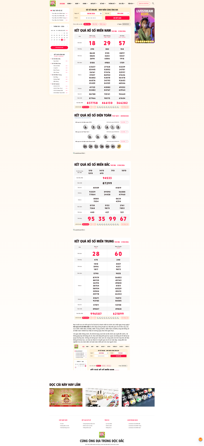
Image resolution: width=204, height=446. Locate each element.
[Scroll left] (117, 24)
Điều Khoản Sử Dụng (95, 444)
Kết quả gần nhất (59, 47)
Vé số (76, 17)
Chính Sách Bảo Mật (105, 444)
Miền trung (102, 24)
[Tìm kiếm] (153, 3)
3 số (95, 107)
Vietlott (93, 3)
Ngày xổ (77, 13)
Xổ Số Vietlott (55, 84)
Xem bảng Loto (125, 107)
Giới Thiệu (87, 444)
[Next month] (67, 26)
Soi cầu (121, 3)
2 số (91, 107)
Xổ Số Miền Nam (56, 63)
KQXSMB (62, 3)
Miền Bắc (95, 24)
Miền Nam (87, 24)
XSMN (69, 3)
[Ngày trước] (51, 55)
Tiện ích (130, 3)
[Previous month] (51, 26)
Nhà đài (107, 13)
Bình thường (85, 107)
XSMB (84, 3)
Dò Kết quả (117, 18)
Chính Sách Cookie (114, 444)
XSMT (76, 3)
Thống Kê (112, 3)
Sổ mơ (102, 3)
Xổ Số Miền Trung (57, 74)
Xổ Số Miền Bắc (56, 58)
